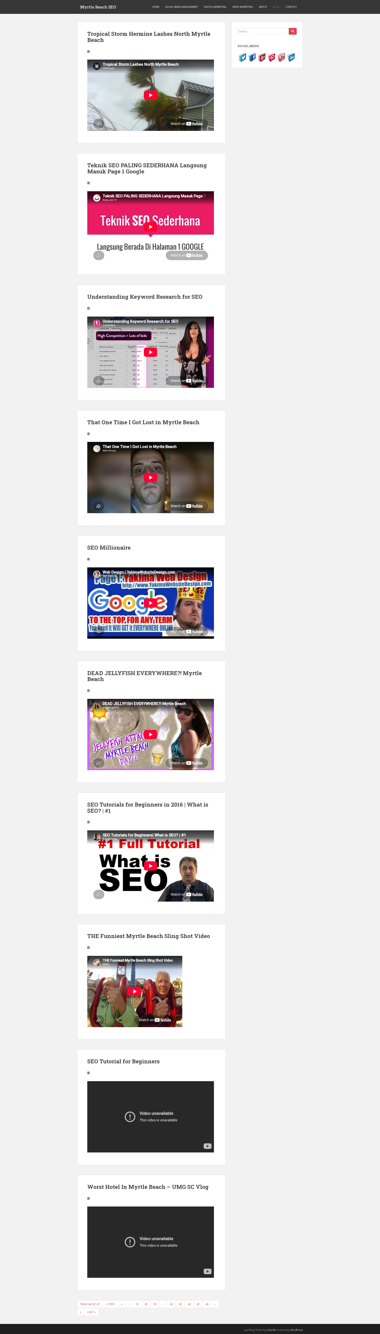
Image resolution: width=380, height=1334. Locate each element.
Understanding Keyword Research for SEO (144, 296)
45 (198, 1304)
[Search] (293, 31)
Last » (91, 1312)
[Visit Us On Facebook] (252, 57)
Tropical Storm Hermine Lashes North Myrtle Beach (148, 37)
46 (207, 1304)
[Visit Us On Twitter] (242, 57)
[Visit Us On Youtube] (281, 57)
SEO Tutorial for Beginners (123, 1061)
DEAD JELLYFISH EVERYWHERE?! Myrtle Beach (144, 676)
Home (155, 7)
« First (110, 1304)
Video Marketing (242, 7)
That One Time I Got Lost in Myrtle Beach (143, 422)
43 (180, 1304)
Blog (276, 7)
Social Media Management (181, 7)
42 (171, 1304)
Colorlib (271, 1330)
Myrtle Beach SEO (98, 7)
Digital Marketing (215, 7)
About (263, 7)
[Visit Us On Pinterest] (271, 57)
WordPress (296, 1330)
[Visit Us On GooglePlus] (262, 57)
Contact (291, 7)
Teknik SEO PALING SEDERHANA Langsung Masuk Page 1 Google (147, 168)
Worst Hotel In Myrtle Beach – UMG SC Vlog (148, 1186)
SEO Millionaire (109, 547)
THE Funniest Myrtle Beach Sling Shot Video (148, 936)
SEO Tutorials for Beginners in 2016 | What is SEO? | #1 (147, 807)
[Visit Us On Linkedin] (291, 57)
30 (155, 1304)
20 (146, 1304)
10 (137, 1304)
